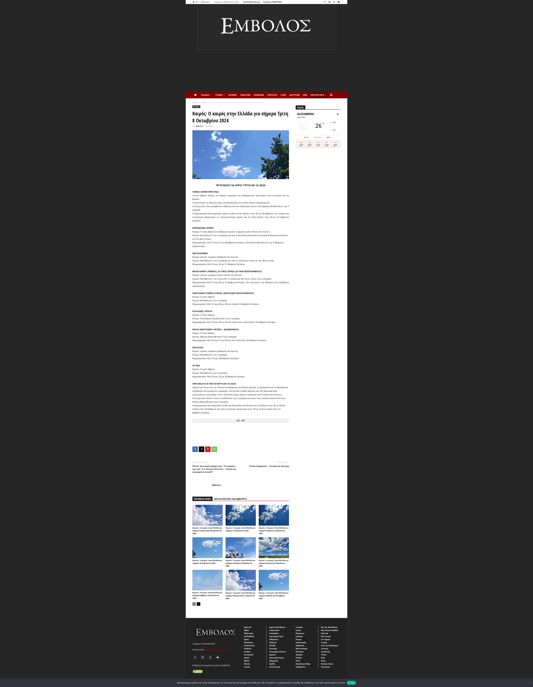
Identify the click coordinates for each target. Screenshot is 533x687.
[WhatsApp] (214, 449)
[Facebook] (325, 2)
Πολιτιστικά (326, 636)
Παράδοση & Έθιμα (303, 664)
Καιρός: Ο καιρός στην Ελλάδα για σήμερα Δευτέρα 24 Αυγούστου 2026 (240, 563)
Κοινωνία (259, 95)
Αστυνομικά (248, 654)
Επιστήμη (273, 648)
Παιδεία (299, 657)
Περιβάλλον (300, 667)
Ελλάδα (205, 95)
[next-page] (198, 604)
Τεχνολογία (325, 651)
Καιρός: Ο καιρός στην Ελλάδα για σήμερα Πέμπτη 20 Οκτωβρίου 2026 (273, 596)
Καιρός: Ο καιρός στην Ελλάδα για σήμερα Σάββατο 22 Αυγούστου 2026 (207, 595)
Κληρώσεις (300, 633)
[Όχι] (529, 682)
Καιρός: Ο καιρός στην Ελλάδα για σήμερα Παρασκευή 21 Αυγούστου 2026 (240, 596)
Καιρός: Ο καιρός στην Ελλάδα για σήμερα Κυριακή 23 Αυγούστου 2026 (273, 563)
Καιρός (204, 102)
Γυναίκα (247, 667)
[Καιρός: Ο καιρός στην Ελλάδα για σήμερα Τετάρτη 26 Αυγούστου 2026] (274, 515)
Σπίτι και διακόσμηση (329, 645)
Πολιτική (324, 633)
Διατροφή (294, 95)
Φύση (323, 661)
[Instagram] (329, 2)
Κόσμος (232, 95)
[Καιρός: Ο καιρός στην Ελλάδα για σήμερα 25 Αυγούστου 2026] (207, 547)
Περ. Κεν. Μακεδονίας (329, 627)
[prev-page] (194, 604)
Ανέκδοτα (248, 648)
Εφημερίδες (273, 661)
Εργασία (272, 654)
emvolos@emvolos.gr (251, 2)
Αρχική (195, 102)
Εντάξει (351, 683)
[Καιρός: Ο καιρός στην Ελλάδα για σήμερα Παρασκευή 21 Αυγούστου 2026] (241, 580)
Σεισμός (324, 642)
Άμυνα (246, 639)
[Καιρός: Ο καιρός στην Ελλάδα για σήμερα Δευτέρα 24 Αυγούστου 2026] (241, 547)
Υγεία (283, 95)
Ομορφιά (299, 654)
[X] (334, 2)
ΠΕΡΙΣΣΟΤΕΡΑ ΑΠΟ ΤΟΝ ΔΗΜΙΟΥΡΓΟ (230, 498)
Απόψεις (247, 651)
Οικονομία (300, 651)
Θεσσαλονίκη (274, 667)
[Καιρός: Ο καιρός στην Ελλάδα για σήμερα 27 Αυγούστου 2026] (241, 515)
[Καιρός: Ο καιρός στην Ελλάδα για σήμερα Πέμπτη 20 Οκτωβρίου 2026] (274, 580)
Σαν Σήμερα (325, 639)
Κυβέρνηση (300, 645)
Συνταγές (272, 95)
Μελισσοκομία (301, 648)
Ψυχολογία (325, 667)
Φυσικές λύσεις (327, 664)
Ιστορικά (299, 627)
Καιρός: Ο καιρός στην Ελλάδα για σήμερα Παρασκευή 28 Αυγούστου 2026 (207, 531)
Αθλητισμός (248, 633)
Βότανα (247, 664)
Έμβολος (199, 126)
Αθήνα (246, 630)
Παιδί (298, 661)
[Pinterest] (208, 449)
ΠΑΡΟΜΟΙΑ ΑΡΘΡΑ (202, 498)
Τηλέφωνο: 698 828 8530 (272, 2)
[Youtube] (338, 2)
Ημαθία (272, 664)
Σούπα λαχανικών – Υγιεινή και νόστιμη (269, 466)
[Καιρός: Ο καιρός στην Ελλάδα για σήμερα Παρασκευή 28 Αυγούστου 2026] (207, 515)
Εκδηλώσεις (274, 639)
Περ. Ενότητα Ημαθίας (329, 630)
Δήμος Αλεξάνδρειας (277, 627)
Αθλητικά (245, 95)
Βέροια (246, 657)
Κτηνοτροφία (301, 642)
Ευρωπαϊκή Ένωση (276, 657)
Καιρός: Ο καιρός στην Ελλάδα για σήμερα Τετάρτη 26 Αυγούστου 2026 (273, 531)
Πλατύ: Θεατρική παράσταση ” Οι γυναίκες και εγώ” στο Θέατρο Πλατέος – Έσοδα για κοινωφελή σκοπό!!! (214, 469)
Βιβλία (246, 661)
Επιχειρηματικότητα (277, 651)
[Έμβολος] (266, 27)
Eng (305, 95)
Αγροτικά (247, 627)
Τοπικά (218, 95)
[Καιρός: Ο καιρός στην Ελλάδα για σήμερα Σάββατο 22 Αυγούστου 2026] (207, 580)
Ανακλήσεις (248, 642)
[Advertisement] (266, 70)
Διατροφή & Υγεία (276, 636)
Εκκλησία (273, 642)
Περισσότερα (317, 95)
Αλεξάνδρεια (249, 636)
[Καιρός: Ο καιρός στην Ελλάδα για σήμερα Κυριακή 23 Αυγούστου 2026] (274, 547)
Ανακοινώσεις (249, 645)
